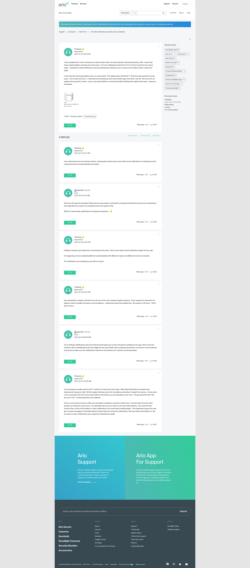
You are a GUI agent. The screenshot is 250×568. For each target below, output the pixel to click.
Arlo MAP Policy (173, 526)
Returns (134, 543)
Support (167, 4)
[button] (158, 46)
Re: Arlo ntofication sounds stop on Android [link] (108, 32)
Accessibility (113, 564)
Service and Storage (172, 84)
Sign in (181, 13)
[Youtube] (186, 564)
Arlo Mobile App (171, 50)
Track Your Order (137, 539)
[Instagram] (174, 564)
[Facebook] (167, 564)
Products (74, 4)
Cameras (71, 32)
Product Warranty (137, 546)
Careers (98, 529)
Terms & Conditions (97, 564)
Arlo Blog (98, 543)
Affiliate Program (173, 529)
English (62, 32)
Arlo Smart (169, 58)
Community (135, 529)
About (97, 526)
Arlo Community (65, 13)
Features (169, 67)
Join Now (173, 13)
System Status (136, 533)
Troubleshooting (90, 116)
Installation (169, 75)
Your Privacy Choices (124, 564)
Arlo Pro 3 (83, 32)
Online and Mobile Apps (174, 79)
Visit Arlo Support (84, 482)
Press (97, 533)
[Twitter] (180, 564)
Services (83, 4)
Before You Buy (171, 62)
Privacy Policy (86, 564)
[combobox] (152, 13)
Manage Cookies (140, 564)
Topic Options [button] (190, 39)
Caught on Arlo (100, 539)
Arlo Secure (182, 54)
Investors (98, 536)
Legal (106, 564)
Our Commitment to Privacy (105, 546)
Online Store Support (138, 536)
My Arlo (175, 4)
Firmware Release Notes (174, 71)
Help (188, 13)
